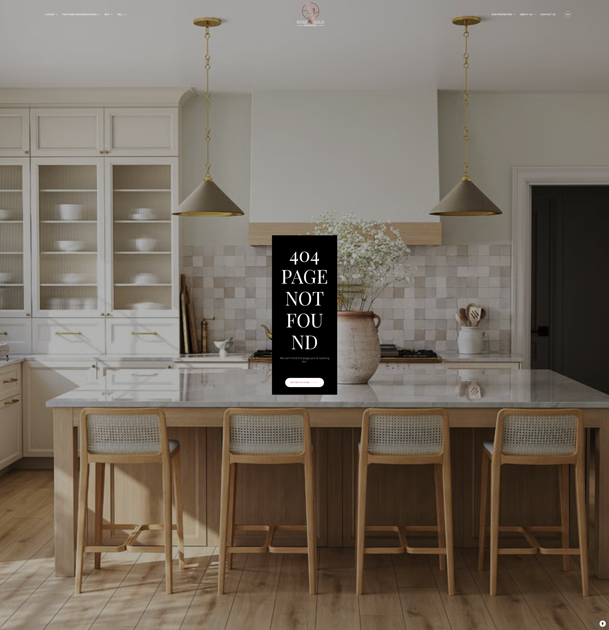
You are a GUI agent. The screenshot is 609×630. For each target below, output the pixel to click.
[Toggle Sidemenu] (568, 14)
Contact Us (548, 14)
